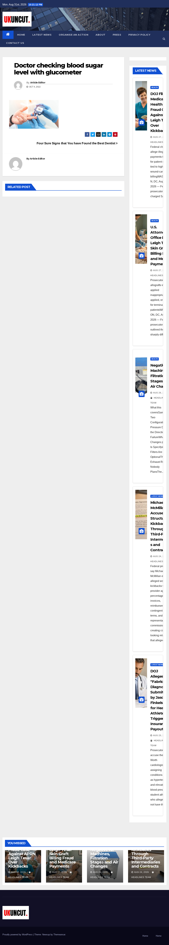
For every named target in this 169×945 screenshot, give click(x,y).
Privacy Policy (139, 34)
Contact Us (15, 43)
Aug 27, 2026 (160, 137)
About (100, 34)
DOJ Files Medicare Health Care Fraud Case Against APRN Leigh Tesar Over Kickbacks (21, 852)
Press (117, 34)
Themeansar (59, 934)
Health (154, 87)
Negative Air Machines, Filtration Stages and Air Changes (104, 858)
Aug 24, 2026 (160, 556)
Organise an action (73, 34)
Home (21, 34)
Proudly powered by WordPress (17, 934)
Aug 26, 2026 (160, 393)
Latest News (42, 34)
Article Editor (37, 82)
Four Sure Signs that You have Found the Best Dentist (76, 143)
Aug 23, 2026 (160, 735)
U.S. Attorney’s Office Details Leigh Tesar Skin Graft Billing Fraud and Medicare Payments (63, 854)
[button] (164, 38)
